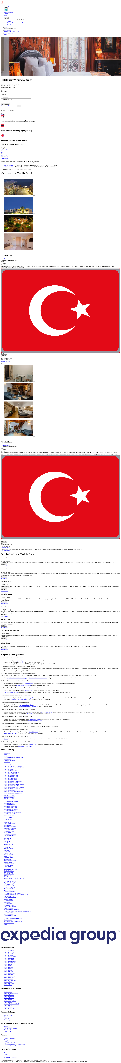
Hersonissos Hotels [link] (9, 845)
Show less (3, 355)
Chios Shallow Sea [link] (9, 874)
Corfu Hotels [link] (7, 842)
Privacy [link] (6, 1040)
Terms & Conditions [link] (9, 1038)
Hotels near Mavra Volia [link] (10, 770)
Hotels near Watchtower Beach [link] (12, 788)
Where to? (3, 84)
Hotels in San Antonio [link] (9, 973)
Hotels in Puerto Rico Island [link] (11, 1004)
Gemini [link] (6, 739)
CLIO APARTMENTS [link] (10, 881)
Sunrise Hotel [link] (7, 875)
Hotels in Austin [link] (8, 970)
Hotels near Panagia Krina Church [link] (13, 793)
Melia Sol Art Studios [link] (9, 891)
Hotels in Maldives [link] (9, 996)
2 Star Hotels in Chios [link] (9, 799)
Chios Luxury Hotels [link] (9, 813)
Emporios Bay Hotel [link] (21, 661)
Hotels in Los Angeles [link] (9, 962)
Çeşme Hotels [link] (7, 822)
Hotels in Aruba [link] (8, 992)
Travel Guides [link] (7, 1055)
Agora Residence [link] (8, 908)
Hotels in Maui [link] (8, 1002)
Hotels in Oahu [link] (8, 1007)
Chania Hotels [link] (7, 847)
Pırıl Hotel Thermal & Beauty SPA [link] (38, 678)
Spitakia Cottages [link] (8, 899)
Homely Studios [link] (8, 924)
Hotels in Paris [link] (8, 965)
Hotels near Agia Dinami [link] (10, 778)
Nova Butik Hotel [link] (33, 732)
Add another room (5, 104)
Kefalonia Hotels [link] (8, 854)
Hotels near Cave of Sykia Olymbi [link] (13, 781)
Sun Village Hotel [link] (8, 872)
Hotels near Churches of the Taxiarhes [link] (14, 787)
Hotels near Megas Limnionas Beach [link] (13, 766)
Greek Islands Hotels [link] (9, 823)
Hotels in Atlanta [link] (8, 971)
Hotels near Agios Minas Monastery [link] (13, 791)
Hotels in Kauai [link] (8, 1005)
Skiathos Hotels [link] (8, 862)
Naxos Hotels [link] (7, 851)
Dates (2, 85)
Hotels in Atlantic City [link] (10, 976)
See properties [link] (4, 565)
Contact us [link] (6, 1018)
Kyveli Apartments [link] (9, 923)
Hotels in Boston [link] (8, 974)
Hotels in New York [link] (9, 952)
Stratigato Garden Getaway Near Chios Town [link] (16, 894)
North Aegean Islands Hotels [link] (11, 31)
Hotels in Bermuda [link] (9, 998)
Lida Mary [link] (22, 662)
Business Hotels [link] (8, 819)
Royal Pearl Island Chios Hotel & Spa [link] (17, 678)
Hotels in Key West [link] (9, 977)
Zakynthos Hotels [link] (8, 848)
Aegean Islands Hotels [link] (10, 834)
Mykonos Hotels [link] (8, 844)
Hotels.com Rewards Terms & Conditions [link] (15, 1045)
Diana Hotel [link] (7, 902)
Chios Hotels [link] (7, 30)
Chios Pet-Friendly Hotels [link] (10, 806)
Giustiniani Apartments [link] (10, 915)
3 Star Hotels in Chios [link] (9, 797)
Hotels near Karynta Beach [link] (11, 782)
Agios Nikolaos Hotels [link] (10, 860)
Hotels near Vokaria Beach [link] (11, 776)
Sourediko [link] (6, 877)
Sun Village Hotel (8, 165)
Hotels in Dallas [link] (8, 985)
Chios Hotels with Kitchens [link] (11, 809)
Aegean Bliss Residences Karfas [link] (12, 893)
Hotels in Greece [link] (8, 33)
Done (19, 106)
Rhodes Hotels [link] (8, 840)
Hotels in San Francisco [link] (10, 961)
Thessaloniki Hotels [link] (9, 863)
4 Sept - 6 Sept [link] (4, 158)
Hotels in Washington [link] (9, 968)
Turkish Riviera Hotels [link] (10, 828)
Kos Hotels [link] (7, 850)
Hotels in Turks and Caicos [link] (11, 993)
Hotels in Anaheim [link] (9, 983)
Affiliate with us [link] (8, 1027)
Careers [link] (6, 1054)
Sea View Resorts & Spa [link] (10, 869)
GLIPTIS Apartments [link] (9, 887)
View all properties (5, 550)
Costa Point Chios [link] (8, 900)
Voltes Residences (8, 166)
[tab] (7, 753)
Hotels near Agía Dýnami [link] (10, 779)
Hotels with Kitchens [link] (9, 818)
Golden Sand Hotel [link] (9, 871)
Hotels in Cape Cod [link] (9, 1008)
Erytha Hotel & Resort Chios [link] (23, 685)
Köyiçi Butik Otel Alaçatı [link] (10, 733)
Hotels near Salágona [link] (9, 790)
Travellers (3, 87)
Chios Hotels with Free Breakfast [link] (12, 812)
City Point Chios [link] (8, 912)
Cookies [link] (6, 1041)
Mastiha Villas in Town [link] (10, 906)
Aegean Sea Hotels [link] (9, 831)
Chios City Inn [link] (8, 903)
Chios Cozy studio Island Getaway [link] (13, 918)
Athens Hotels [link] (7, 841)
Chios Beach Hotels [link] (9, 803)
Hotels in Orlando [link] (8, 955)
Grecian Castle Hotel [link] (9, 896)
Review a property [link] (9, 1020)
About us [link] (6, 1052)
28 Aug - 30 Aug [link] (5, 155)
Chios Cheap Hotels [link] (9, 815)
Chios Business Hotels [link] (10, 810)
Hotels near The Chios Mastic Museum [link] (14, 767)
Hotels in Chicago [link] (8, 953)
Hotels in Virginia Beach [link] (10, 980)
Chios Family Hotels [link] (9, 804)
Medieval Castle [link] (29, 690)
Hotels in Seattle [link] (8, 982)
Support (6, 13)
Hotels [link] (5, 27)
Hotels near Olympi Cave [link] (10, 773)
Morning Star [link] (7, 890)
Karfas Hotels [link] (7, 832)
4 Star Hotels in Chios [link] (9, 796)
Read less (3, 564)
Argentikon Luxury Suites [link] (11, 692)
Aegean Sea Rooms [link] (9, 905)
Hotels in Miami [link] (8, 964)
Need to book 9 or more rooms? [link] (9, 106)
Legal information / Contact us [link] (12, 1042)
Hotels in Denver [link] (8, 967)
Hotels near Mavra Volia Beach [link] (12, 772)
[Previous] (1, 651)
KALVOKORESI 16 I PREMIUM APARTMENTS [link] (17, 911)
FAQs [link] (5, 1017)
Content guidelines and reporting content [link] (14, 1044)
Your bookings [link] (8, 1015)
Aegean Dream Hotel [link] (9, 884)
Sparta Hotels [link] (7, 856)
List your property (8, 12)
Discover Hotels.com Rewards (15, 22)
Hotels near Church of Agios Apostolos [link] (14, 784)
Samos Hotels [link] (7, 866)
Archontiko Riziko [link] (28, 683)
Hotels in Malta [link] (8, 999)
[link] (21, 24)
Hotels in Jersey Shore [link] (10, 1001)
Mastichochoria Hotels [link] (10, 835)
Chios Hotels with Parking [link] (11, 801)
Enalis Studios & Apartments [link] (11, 885)
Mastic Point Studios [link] (9, 917)
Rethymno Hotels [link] (8, 857)
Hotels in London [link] (8, 979)
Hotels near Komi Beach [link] (10, 764)
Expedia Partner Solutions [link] (10, 1028)
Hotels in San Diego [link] (9, 958)
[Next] (2, 651)
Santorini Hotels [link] (8, 838)
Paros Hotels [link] (7, 853)
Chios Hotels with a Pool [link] (10, 807)
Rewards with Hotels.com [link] (10, 1057)
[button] (60, 750)
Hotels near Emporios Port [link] (11, 775)
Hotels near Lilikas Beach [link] (10, 769)
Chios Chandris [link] (8, 920)
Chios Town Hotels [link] (9, 829)
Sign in (6, 18)
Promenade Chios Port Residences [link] (13, 921)
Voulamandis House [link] (9, 880)
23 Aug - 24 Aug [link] (5, 149)
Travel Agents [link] (7, 1031)
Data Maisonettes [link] (8, 914)
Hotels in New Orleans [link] (10, 956)
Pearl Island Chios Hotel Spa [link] (11, 909)
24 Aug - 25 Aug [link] (5, 152)
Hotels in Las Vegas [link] (9, 950)
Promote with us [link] (8, 1030)
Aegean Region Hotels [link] (10, 826)
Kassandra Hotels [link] (8, 865)
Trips (5, 15)
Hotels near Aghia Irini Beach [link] (11, 785)
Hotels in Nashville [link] (9, 959)
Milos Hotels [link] (7, 859)
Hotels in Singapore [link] (9, 995)
